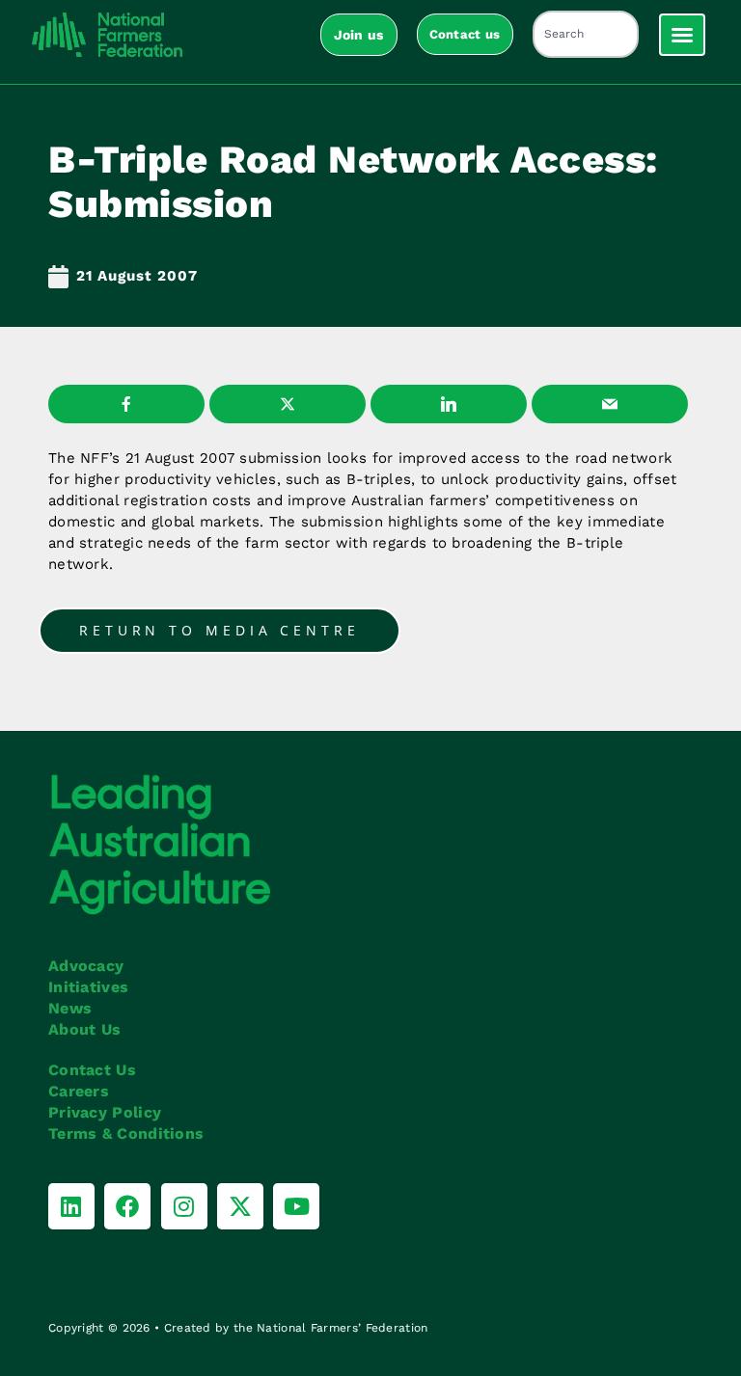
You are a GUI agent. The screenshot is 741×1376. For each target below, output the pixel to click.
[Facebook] (127, 1206)
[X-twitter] (240, 1206)
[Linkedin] (71, 1206)
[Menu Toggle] (682, 34)
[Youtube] (296, 1206)
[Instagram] (184, 1206)
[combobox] (586, 34)
